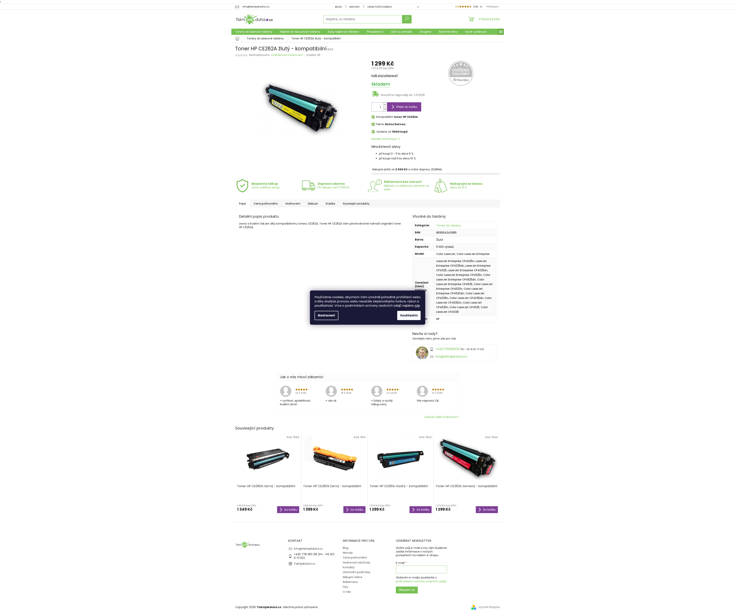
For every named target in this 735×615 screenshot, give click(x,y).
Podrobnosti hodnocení (287, 55)
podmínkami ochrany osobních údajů (421, 581)
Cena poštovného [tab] (266, 204)
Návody (354, 7)
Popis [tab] (242, 204)
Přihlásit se (407, 590)
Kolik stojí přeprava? (384, 75)
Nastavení (326, 315)
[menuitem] (253, 32)
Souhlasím (409, 315)
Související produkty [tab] (356, 204)
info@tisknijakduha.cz (451, 356)
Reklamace (350, 582)
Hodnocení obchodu (356, 562)
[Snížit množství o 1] (385, 109)
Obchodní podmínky (356, 572)
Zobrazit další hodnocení (440, 417)
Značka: (313, 55)
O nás (347, 592)
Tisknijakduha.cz (304, 564)
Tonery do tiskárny (448, 225)
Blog (338, 7)
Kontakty (349, 567)
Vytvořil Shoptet (489, 607)
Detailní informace (384, 139)
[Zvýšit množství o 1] (385, 104)
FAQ (345, 587)
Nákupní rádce (352, 577)
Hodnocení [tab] (293, 204)
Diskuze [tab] (313, 204)
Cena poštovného (379, 7)
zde (417, 305)
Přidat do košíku (406, 107)
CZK (476, 6)
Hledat (407, 19)
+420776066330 (447, 349)
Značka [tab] (330, 204)
